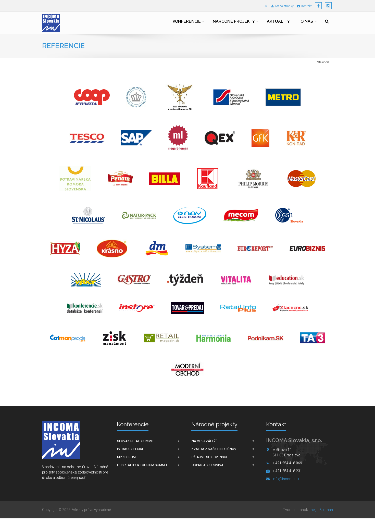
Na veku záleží (204, 441)
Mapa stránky (284, 6)
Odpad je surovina (207, 465)
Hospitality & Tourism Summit (142, 465)
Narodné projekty (234, 21)
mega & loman (321, 510)
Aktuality (278, 21)
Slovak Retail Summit (135, 441)
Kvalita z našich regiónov (214, 449)
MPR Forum (126, 457)
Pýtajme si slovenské (210, 457)
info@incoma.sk (285, 479)
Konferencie (187, 21)
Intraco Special (130, 449)
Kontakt (306, 6)
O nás (307, 21)
